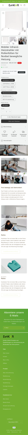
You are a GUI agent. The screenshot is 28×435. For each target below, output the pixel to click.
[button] (3, 5)
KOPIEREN (21, 72)
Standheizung (6, 382)
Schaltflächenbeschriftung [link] (10, 251)
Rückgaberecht (7, 409)
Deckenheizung (7, 379)
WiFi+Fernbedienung (8, 99)
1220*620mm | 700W (8, 83)
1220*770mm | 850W (8, 87)
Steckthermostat (7, 96)
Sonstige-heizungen (8, 386)
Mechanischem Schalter (9, 92)
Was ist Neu (6, 359)
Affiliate (5, 363)
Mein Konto (6, 399)
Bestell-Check (6, 402)
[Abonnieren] (23, 328)
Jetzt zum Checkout (14, 121)
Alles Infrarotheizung (8, 372)
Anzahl (2, 108)
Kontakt (5, 356)
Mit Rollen (5, 105)
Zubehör (5, 389)
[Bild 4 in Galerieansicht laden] (22, 40)
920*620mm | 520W (8, 80)
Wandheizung (6, 376)
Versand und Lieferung (9, 405)
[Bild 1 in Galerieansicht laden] (5, 40)
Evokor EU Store (13, 430)
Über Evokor (6, 353)
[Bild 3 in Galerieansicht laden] (14, 40)
